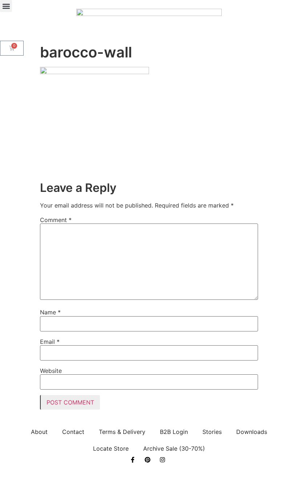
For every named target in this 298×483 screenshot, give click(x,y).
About (39, 431)
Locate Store (111, 448)
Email (50, 342)
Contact (73, 431)
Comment (56, 220)
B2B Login (174, 431)
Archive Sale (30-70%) (174, 448)
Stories (212, 431)
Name (50, 312)
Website (51, 371)
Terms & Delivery (122, 431)
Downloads (251, 431)
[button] (6, 6)
